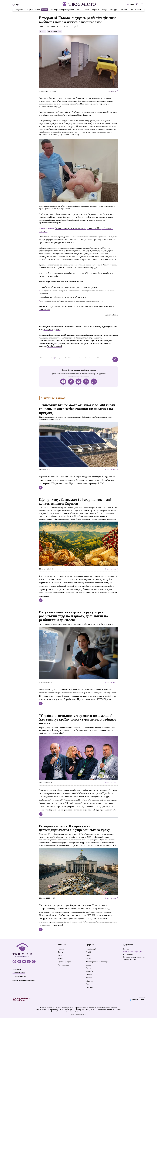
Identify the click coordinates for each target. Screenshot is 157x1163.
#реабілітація (89, 358)
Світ (131, 9)
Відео (60, 955)
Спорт (86, 9)
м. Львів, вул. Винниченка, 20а (23, 980)
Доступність (128, 954)
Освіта (78, 9)
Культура (113, 9)
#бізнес (100, 358)
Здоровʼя (95, 9)
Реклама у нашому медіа (132, 951)
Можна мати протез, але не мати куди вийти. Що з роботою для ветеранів (76, 230)
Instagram (48, 329)
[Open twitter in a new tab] (94, 382)
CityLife (30, 9)
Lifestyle (104, 9)
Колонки (61, 958)
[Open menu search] (137, 4)
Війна (38, 9)
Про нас (126, 949)
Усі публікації (20, 9)
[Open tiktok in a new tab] (71, 382)
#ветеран (58, 358)
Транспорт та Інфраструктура (62, 9)
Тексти (60, 952)
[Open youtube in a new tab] (79, 382)
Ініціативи (123, 9)
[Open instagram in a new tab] (86, 382)
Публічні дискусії (64, 962)
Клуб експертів (63, 965)
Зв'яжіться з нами (129, 959)
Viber (58, 329)
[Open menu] (142, 4)
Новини (61, 949)
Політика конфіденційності (133, 957)
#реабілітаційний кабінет (73, 358)
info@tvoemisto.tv (19, 976)
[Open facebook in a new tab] (63, 382)
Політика (138, 9)
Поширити (112, 91)
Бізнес (44, 9)
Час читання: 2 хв (54, 31)
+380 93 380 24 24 (19, 972)
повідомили (92, 103)
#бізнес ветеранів (46, 358)
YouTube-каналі (54, 346)
